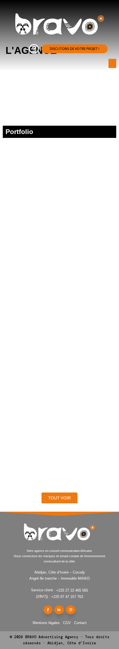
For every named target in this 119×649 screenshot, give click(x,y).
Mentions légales (46, 623)
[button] (75, 48)
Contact (80, 623)
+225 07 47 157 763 (67, 597)
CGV (67, 623)
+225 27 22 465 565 (72, 590)
